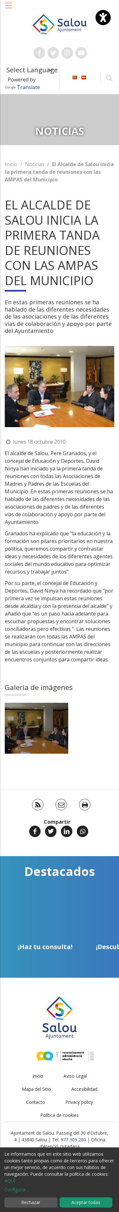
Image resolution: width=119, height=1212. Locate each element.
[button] (9, 8)
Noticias (34, 164)
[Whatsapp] (82, 831)
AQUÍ (9, 1181)
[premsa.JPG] (36, 728)
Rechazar (30, 1202)
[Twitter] (50, 831)
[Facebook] (35, 831)
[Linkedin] (66, 831)
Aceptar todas (85, 1202)
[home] (60, 23)
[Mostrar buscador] (109, 77)
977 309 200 (73, 1140)
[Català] (75, 77)
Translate (28, 87)
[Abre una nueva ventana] (39, 53)
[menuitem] (75, 77)
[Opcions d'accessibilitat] (103, 17)
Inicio (11, 164)
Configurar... (16, 1190)
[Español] (84, 77)
